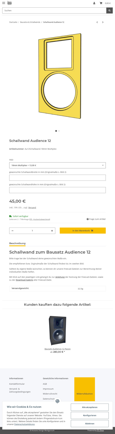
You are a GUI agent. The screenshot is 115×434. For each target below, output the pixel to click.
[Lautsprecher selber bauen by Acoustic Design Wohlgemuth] (9, 3)
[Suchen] (109, 10)
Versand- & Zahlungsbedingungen (20, 390)
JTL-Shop (100, 430)
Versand (32, 207)
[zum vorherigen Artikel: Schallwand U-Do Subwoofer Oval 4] (97, 22)
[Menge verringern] (12, 231)
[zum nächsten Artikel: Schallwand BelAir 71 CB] (103, 22)
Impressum (48, 388)
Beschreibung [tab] (17, 243)
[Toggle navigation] (3, 2)
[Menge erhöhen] (52, 231)
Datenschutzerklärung (24, 424)
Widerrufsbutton (85, 393)
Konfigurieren (89, 415)
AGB (45, 384)
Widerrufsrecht (50, 393)
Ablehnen (89, 423)
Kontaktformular (17, 384)
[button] (94, 3)
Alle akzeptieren (89, 407)
